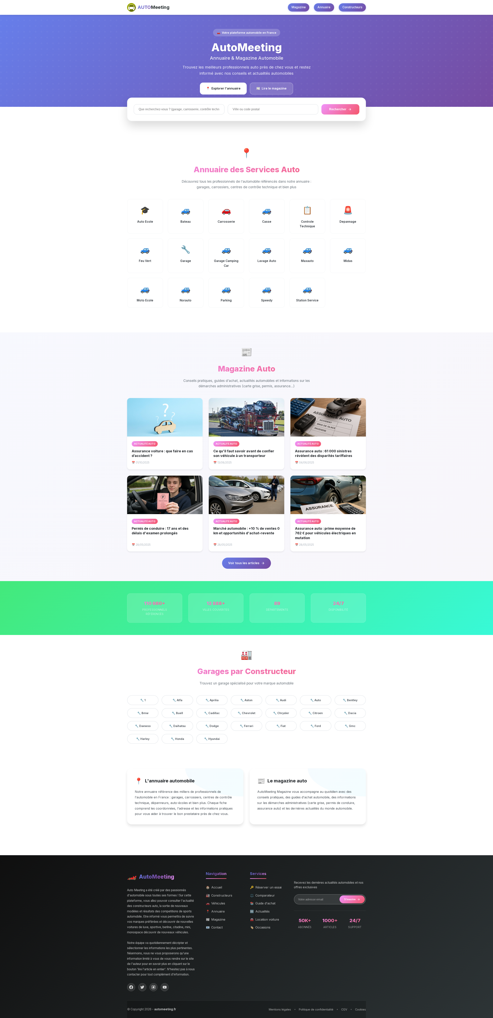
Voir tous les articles (243, 563)
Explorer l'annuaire (223, 88)
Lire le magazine (271, 88)
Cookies (360, 1009)
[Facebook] (131, 987)
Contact (214, 927)
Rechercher (337, 109)
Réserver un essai (266, 887)
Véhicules (215, 903)
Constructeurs (352, 7)
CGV (344, 1009)
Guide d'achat (262, 903)
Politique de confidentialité (316, 1009)
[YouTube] (165, 987)
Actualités (260, 911)
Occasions (260, 927)
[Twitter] (142, 987)
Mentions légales (280, 1009)
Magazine (299, 7)
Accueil (214, 887)
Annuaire (324, 7)
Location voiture (264, 919)
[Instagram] (153, 987)
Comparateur (262, 895)
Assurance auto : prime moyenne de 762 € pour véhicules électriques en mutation (325, 533)
